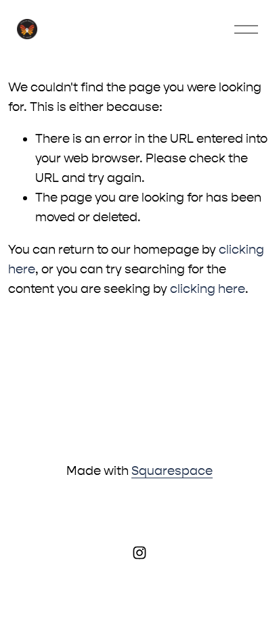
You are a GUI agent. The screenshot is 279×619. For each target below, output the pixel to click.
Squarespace (172, 470)
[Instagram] (139, 552)
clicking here (207, 288)
